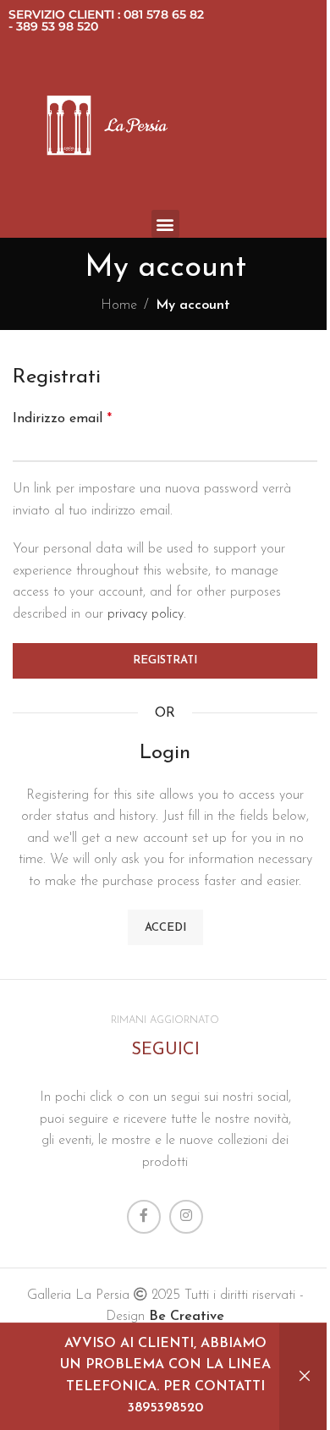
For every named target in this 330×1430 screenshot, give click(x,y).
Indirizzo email (62, 419)
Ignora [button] (304, 1376)
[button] (165, 224)
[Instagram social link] (186, 1217)
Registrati (165, 660)
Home (119, 305)
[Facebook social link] (144, 1217)
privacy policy (145, 614)
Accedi (165, 927)
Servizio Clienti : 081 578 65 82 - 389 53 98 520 (106, 20)
